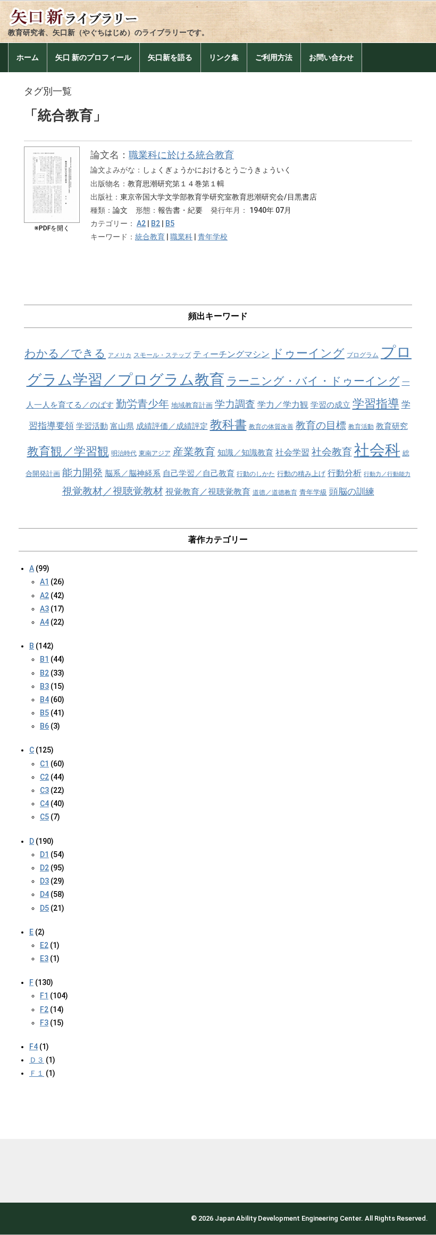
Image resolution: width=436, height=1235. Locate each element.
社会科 (377, 450)
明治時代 (124, 453)
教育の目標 (321, 425)
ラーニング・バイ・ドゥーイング (313, 380)
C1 (44, 763)
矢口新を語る (170, 57)
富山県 (122, 426)
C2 (44, 777)
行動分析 (345, 473)
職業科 (181, 236)
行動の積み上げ (301, 474)
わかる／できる (65, 353)
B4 (44, 699)
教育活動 (361, 426)
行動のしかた (256, 474)
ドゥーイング (308, 353)
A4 (44, 622)
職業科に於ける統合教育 (181, 154)
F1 (44, 995)
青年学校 (213, 236)
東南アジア (155, 453)
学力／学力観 (282, 405)
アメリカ (119, 355)
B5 (169, 223)
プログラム (363, 355)
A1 (44, 581)
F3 (44, 1022)
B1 (44, 659)
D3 (44, 881)
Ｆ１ (36, 1073)
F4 (33, 1046)
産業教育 (194, 452)
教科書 (228, 425)
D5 (44, 908)
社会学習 (292, 452)
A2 (141, 223)
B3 (44, 686)
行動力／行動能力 (387, 474)
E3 (44, 958)
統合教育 (150, 236)
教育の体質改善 (271, 426)
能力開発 (82, 473)
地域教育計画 (192, 405)
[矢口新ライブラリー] (87, 14)
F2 (44, 1009)
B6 (44, 726)
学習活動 (92, 426)
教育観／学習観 (68, 451)
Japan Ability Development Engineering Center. (289, 1218)
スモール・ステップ (162, 355)
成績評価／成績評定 (172, 426)
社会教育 (332, 452)
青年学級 (313, 492)
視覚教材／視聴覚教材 (112, 491)
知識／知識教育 (245, 452)
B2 (155, 223)
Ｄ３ (36, 1060)
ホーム (27, 57)
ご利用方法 (273, 57)
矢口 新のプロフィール (93, 57)
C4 (44, 803)
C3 (44, 790)
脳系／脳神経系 (133, 473)
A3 (44, 608)
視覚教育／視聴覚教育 (207, 492)
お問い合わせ (331, 57)
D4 (44, 894)
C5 (44, 817)
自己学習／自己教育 (198, 473)
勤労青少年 (142, 404)
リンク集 (224, 57)
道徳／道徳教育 (275, 492)
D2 (44, 867)
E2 (44, 945)
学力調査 (235, 404)
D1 (44, 854)
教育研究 (392, 426)
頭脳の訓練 (351, 492)
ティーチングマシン (231, 354)
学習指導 (376, 403)
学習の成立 (330, 405)
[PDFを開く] (52, 154)
